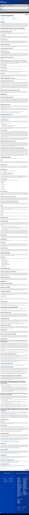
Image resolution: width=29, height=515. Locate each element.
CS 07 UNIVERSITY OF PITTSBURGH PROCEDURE (19, 352)
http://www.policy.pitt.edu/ (3, 309)
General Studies (25, 485)
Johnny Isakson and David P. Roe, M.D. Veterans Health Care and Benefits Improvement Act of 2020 (15, 412)
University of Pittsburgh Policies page (11, 285)
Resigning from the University (6, 118)
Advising (2, 17)
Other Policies (14, 19)
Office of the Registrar (20, 233)
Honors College (25, 488)
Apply (17, 473)
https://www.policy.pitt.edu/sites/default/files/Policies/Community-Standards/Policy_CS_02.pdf (10, 374)
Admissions (6, 481)
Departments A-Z (19, 486)
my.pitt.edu (22, 237)
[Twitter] (22, 507)
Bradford (18, 500)
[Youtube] (22, 508)
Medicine (24, 490)
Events (27, 473)
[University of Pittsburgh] (6, 473)
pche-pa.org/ (22, 139)
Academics (6, 479)
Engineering (24, 484)
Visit (19, 473)
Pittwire (24, 473)
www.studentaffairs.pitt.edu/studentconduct (8, 328)
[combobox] (14, 4)
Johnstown (18, 502)
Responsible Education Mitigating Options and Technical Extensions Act (12, 411)
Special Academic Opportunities (17, 92)
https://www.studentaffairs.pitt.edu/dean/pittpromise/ (21, 337)
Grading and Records (4, 19)
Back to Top (27, 468)
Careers (18, 482)
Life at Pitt (11, 479)
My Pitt (18, 496)
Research (11, 478)
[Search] (28, 8)
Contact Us (18, 485)
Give (21, 473)
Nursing (24, 491)
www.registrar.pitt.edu (19, 95)
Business (24, 480)
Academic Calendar (2, 110)
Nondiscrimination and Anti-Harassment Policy (19, 493)
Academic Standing (15, 17)
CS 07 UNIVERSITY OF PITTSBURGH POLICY (19, 343)
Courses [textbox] (2, 7)
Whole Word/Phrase (3, 9)
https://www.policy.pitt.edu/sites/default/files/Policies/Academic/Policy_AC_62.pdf (8, 462)
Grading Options (17, 166)
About (5, 478)
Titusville (18, 503)
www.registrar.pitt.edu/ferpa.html (3, 379)
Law (23, 489)
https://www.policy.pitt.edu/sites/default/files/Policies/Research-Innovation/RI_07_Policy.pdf (9, 453)
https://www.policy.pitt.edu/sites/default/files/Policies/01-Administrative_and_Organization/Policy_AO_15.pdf (11, 365)
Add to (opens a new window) (4, 468)
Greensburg (18, 501)
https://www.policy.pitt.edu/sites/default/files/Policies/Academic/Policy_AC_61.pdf (8, 440)
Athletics (11, 481)
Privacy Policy (19, 495)
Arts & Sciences (25, 479)
